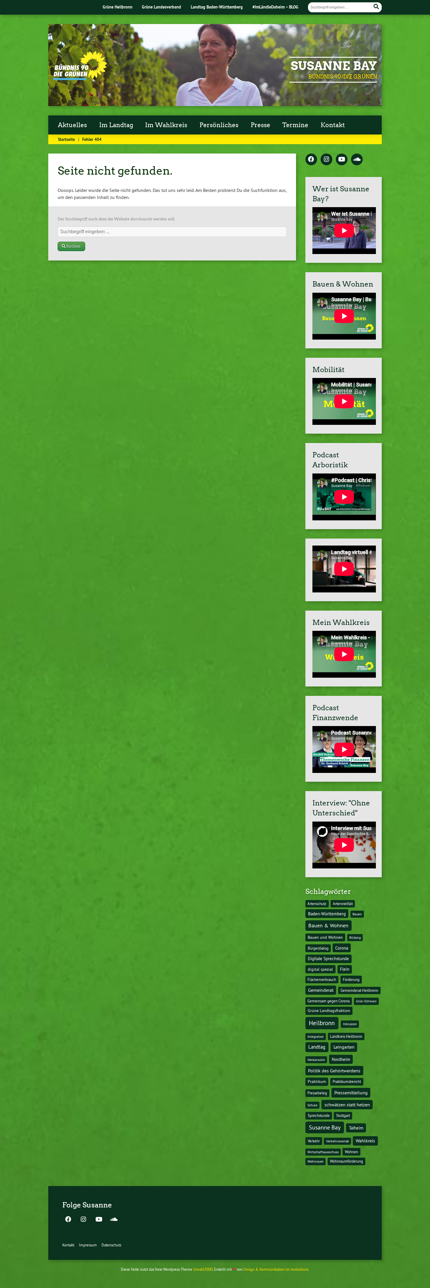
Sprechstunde (319, 1115)
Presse (260, 125)
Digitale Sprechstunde (328, 958)
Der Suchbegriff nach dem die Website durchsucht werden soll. (116, 219)
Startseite (66, 139)
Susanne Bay (334, 66)
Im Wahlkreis (166, 125)
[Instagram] (326, 160)
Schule (312, 1105)
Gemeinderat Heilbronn (359, 990)
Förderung (351, 979)
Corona (341, 948)
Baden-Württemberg (327, 913)
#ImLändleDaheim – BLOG (275, 7)
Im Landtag (116, 125)
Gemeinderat (320, 990)
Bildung (355, 937)
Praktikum (317, 1081)
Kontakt (333, 125)
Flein (344, 969)
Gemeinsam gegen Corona (328, 1001)
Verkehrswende (337, 1141)
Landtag (316, 1047)
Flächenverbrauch (321, 979)
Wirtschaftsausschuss (323, 1152)
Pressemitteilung (351, 1093)
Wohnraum (315, 1161)
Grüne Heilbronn (118, 7)
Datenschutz (111, 1245)
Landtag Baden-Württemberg (217, 7)
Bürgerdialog (318, 948)
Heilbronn (322, 1023)
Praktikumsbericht (347, 1081)
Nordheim (341, 1059)
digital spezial (320, 969)
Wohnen (351, 1151)
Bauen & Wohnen (328, 925)
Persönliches (218, 125)
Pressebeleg (317, 1093)
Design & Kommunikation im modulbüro (275, 1269)
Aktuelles (72, 125)
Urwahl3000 (203, 1269)
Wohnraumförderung (346, 1161)
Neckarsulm (316, 1059)
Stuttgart (343, 1115)
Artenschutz (316, 903)
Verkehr (314, 1141)
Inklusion (350, 1024)
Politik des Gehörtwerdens (334, 1071)
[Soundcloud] (357, 160)
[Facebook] (311, 160)
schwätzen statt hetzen (347, 1105)
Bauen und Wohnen (325, 937)
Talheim (356, 1128)
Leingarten (344, 1047)
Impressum (88, 1245)
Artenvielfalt (343, 903)
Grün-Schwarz (366, 1001)
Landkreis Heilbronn (346, 1036)
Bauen (357, 914)
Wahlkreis (365, 1141)
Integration (315, 1036)
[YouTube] (342, 160)
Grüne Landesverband (161, 7)
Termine (295, 125)
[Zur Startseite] (80, 78)
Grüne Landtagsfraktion (329, 1010)
